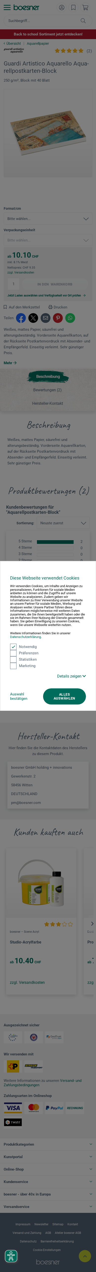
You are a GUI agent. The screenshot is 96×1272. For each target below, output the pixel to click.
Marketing (27, 666)
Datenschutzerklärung (25, 637)
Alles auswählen (64, 696)
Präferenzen (28, 653)
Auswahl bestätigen (18, 696)
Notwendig (28, 647)
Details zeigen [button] (69, 676)
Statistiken (28, 659)
